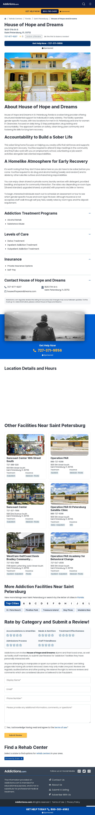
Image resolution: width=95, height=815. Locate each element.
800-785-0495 (50, 11)
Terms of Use (58, 802)
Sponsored (66, 11)
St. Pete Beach (13, 610)
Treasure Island (51, 610)
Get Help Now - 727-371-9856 (47, 43)
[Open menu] (90, 3)
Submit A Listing (60, 789)
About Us (57, 784)
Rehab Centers (15, 18)
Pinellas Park (32, 610)
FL (23, 32)
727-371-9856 (49, 350)
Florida (28, 18)
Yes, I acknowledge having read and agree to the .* (37, 727)
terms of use (61, 727)
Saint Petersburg (41, 18)
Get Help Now (32, 11)
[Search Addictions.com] (84, 4)
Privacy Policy (73, 802)
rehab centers (43, 753)
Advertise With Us (61, 794)
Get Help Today (47, 809)
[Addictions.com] (5, 18)
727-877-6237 (10, 36)
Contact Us (58, 779)
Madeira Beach (85, 610)
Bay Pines (68, 610)
